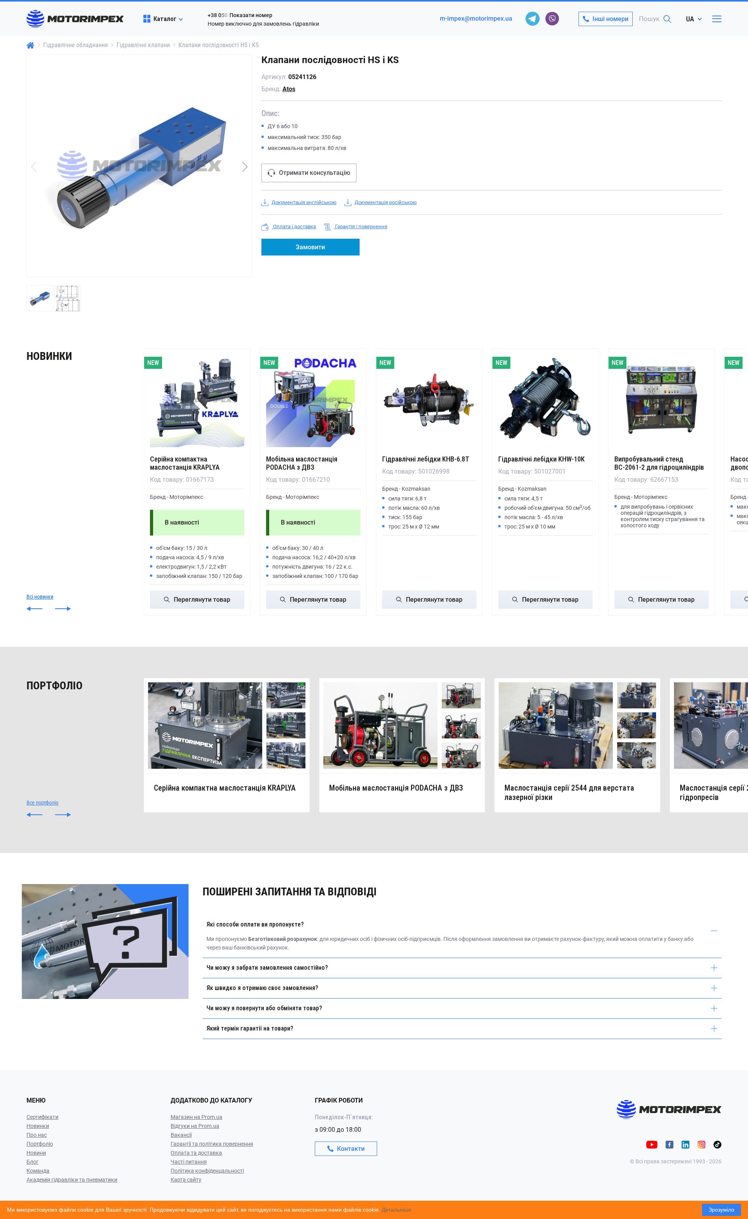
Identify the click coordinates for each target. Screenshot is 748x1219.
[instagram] (701, 1144)
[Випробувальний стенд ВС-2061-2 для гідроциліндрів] (661, 400)
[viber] (552, 18)
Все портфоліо (42, 803)
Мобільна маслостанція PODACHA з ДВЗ (301, 463)
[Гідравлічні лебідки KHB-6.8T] (429, 400)
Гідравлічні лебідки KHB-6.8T (425, 459)
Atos (288, 89)
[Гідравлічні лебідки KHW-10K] (545, 400)
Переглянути (202, 599)
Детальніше (396, 1210)
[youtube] (652, 1144)
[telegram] (532, 18)
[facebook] (669, 1144)
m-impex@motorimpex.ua (476, 18)
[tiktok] (717, 1144)
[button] (245, 166)
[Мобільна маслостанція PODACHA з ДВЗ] (313, 400)
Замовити (310, 247)
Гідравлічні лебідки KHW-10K (541, 459)
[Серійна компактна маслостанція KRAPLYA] (197, 400)
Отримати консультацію (314, 172)
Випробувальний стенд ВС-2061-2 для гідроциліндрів (659, 463)
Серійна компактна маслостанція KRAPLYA (185, 463)
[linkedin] (685, 1144)
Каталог (164, 19)
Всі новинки (39, 597)
